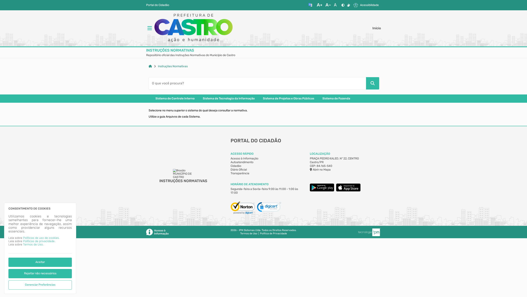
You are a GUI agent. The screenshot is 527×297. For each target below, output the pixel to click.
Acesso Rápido (242, 154)
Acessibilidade (369, 5)
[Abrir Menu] (149, 28)
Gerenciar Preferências (40, 284)
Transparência (240, 173)
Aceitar (40, 262)
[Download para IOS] (348, 190)
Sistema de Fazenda (336, 98)
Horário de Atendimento (250, 184)
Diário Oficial (239, 169)
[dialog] (40, 248)
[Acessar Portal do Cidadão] (193, 28)
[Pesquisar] (372, 83)
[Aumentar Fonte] (319, 5)
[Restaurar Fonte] (336, 5)
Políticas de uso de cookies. (41, 238)
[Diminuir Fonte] (328, 5)
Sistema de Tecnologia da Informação (229, 98)
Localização (320, 154)
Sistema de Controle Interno (175, 98)
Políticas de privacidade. (39, 241)
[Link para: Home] (150, 66)
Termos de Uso (248, 233)
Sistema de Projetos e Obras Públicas (288, 98)
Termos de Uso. (33, 244)
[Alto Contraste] (343, 5)
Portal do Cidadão (157, 5)
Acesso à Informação (244, 158)
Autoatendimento (242, 162)
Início (376, 28)
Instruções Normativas (173, 66)
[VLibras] (348, 5)
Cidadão (236, 166)
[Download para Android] (322, 190)
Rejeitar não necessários (40, 273)
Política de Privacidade (273, 233)
